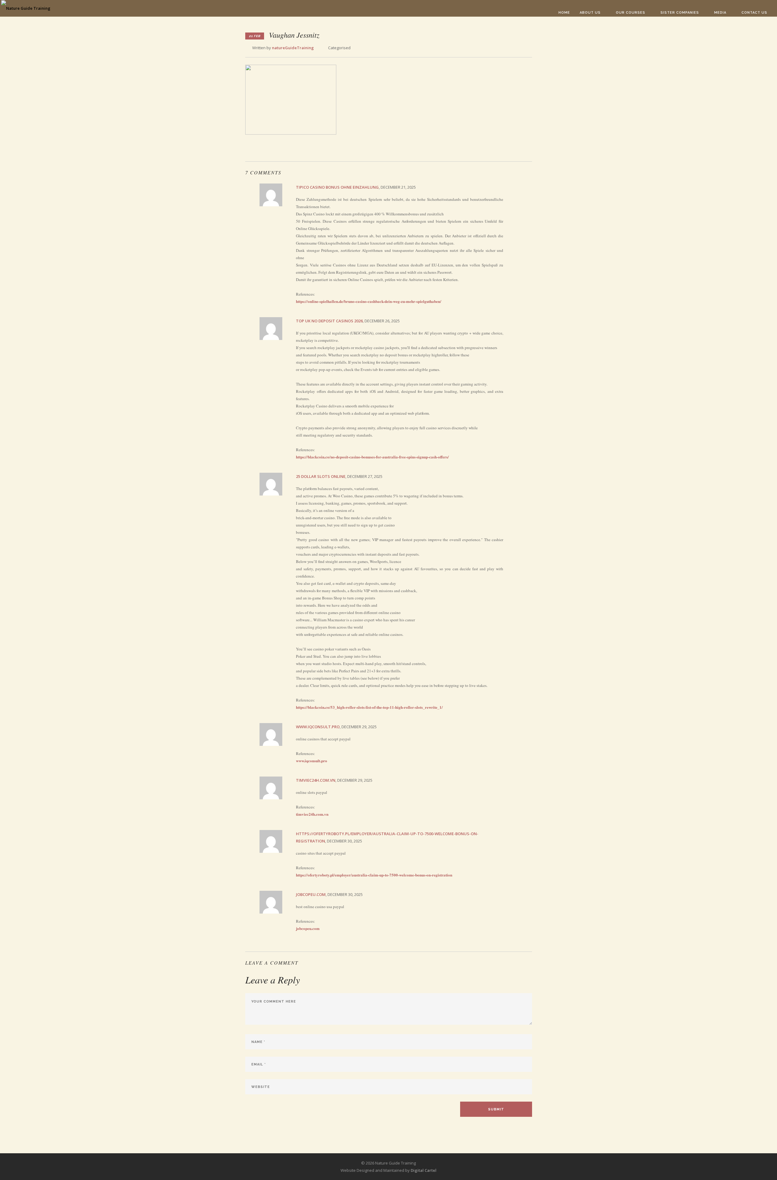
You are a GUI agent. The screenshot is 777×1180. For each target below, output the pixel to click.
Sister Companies (679, 13)
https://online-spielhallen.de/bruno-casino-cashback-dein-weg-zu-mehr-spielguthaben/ (368, 301)
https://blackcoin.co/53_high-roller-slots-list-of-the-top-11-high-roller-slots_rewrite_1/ (369, 707)
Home (564, 13)
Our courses (630, 13)
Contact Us (754, 13)
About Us (590, 13)
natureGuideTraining (293, 47)
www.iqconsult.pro (318, 726)
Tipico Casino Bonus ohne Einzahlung (337, 187)
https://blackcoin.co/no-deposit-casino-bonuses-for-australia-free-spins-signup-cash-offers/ (372, 457)
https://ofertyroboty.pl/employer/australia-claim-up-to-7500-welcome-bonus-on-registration (374, 875)
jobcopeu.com (311, 894)
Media (720, 13)
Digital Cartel (423, 1170)
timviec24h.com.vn (315, 780)
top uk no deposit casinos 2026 (329, 321)
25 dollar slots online (320, 476)
